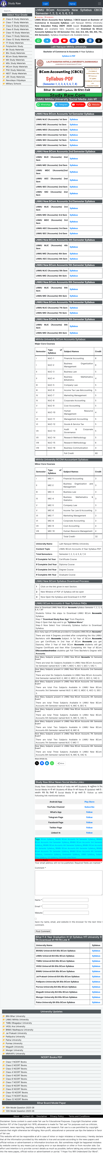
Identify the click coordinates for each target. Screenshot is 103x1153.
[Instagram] (55, 40)
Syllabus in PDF (68, 56)
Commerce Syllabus (52, 854)
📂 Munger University (13, 1050)
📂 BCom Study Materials (15, 56)
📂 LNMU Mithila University (16, 1019)
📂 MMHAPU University (14, 1053)
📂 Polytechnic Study (13, 46)
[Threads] (98, 40)
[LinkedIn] (90, 40)
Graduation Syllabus (70, 854)
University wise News (67, 857)
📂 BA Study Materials (13, 49)
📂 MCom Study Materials (15, 66)
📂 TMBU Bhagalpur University (17, 1023)
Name (38, 900)
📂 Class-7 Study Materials (16, 22)
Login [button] (45, 4)
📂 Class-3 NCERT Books (15, 1068)
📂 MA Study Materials (13, 60)
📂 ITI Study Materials (13, 43)
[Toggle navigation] (99, 3)
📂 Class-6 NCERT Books (15, 1079)
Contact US (27, 1116)
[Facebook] (72, 40)
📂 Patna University (12, 1040)
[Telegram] (47, 40)
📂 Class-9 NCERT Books (15, 1089)
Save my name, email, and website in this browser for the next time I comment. (68, 923)
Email (38, 906)
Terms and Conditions (79, 1116)
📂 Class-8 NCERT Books (15, 1085)
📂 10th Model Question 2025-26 (18, 1107)
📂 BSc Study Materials (14, 53)
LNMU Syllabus (87, 854)
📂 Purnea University (12, 1043)
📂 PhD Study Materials (14, 70)
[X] (81, 40)
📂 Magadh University (13, 1046)
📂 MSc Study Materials (14, 63)
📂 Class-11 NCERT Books (15, 1096)
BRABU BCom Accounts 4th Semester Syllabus (62, 845)
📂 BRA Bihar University (14, 1016)
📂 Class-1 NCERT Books (15, 1062)
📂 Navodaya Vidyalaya (14, 80)
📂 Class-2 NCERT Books (15, 1065)
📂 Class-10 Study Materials (16, 32)
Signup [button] (72, 4)
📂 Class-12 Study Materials (16, 39)
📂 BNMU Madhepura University (18, 1029)
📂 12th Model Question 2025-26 (18, 1111)
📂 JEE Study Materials (14, 77)
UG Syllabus (52, 857)
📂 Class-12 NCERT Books (15, 1099)
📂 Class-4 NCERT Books (15, 1072)
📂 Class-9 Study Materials (16, 29)
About (16, 1116)
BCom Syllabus (47, 839)
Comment (40, 868)
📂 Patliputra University (14, 1036)
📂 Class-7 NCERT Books (15, 1082)
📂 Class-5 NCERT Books (15, 1075)
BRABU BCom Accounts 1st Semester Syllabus (75, 839)
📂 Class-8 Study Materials (16, 26)
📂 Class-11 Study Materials (16, 36)
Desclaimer (42, 1116)
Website (38, 913)
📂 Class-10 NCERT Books (15, 1092)
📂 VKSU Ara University (14, 1026)
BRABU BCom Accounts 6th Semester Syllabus (75, 848)
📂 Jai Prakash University (15, 1033)
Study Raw (14, 3)
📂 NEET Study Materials (15, 73)
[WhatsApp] (38, 40)
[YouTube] (64, 40)
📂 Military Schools (12, 83)
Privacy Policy (57, 1116)
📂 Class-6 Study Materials (16, 19)
